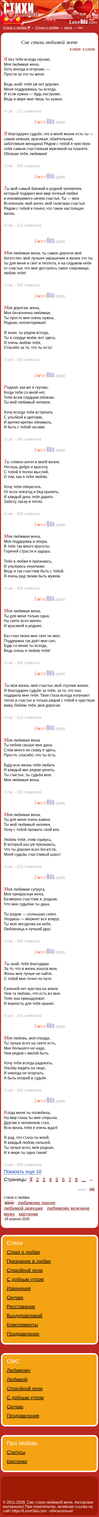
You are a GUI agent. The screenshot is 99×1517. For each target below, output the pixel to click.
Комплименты (22, 1324)
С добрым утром (25, 1279)
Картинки (17, 1461)
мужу (9, 1213)
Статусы (16, 1452)
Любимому (19, 1370)
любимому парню (36, 1202)
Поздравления (23, 1333)
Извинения (19, 1288)
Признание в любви (29, 1261)
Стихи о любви (23, 1252)
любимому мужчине (68, 1208)
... (83, 1179)
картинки (28, 1213)
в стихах (89, 49)
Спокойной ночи (25, 1270)
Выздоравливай (24, 1315)
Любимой (17, 1379)
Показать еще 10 (22, 1171)
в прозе (75, 49)
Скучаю (15, 1297)
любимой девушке (23, 1208)
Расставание (21, 1306)
